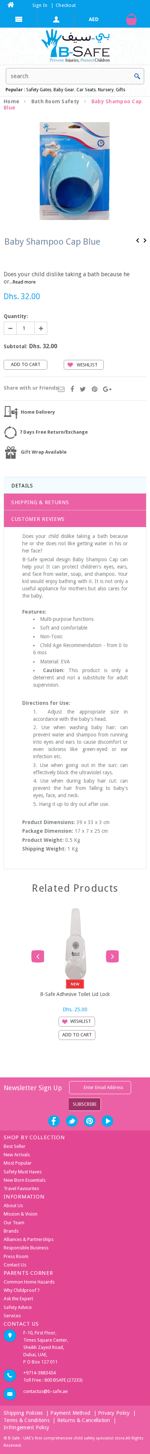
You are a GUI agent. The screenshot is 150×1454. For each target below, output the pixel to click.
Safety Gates (38, 89)
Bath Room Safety (55, 101)
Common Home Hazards (29, 1282)
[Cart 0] (131, 19)
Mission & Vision (21, 1214)
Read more (24, 282)
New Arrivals (17, 1154)
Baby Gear (63, 89)
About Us (13, 1205)
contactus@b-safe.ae (45, 1391)
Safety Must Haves (23, 1171)
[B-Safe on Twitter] (72, 1121)
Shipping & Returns (40, 502)
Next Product (144, 240)
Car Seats (86, 89)
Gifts (120, 89)
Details (22, 486)
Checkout (66, 5)
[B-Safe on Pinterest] (89, 1121)
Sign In (40, 5)
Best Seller (14, 1146)
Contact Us (15, 1265)
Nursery (105, 89)
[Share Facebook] (72, 390)
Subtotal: (15, 346)
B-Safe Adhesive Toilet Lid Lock (75, 994)
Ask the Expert (18, 1298)
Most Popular (18, 1163)
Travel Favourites (21, 1188)
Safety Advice (18, 1307)
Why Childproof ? (22, 1290)
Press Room (16, 1256)
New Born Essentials (25, 1180)
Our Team (14, 1222)
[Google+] (107, 390)
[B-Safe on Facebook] (54, 1121)
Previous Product (137, 240)
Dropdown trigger (56, 19)
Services (12, 1315)
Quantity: (16, 316)
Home (11, 101)
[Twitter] (83, 390)
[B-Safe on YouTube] (107, 1121)
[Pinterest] (94, 390)
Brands (11, 1231)
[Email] (61, 390)
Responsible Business (26, 1247)
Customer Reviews (38, 519)
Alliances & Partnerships (29, 1239)
